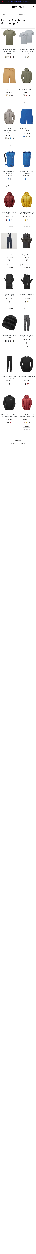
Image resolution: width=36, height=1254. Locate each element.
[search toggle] (29, 7)
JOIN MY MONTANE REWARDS (25, 1)
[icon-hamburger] (2, 7)
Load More (18, 440)
